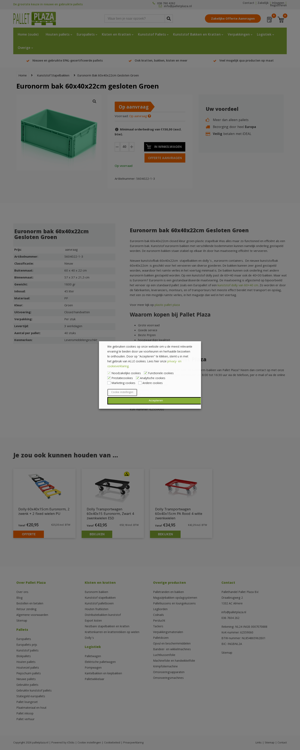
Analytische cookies (152, 378)
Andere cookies (152, 383)
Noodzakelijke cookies (126, 373)
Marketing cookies (123, 383)
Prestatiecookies (122, 378)
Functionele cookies (161, 373)
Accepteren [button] (156, 401)
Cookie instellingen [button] (122, 392)
